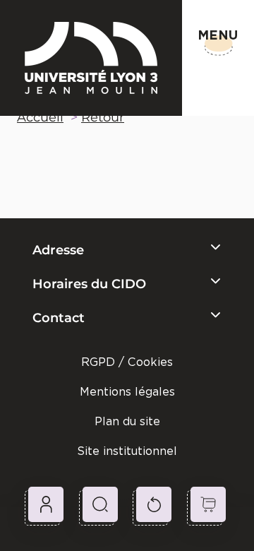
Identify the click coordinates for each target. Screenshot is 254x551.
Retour (102, 117)
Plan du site (127, 421)
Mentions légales (127, 391)
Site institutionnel (127, 451)
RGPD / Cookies (127, 362)
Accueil (40, 117)
